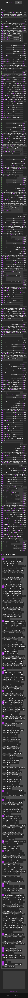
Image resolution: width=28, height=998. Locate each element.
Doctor (4, 656)
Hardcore (17, 711)
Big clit (10, 600)
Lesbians (5, 804)
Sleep (6, 895)
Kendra (14, 795)
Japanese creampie (7, 758)
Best (20, 616)
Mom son (5, 818)
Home (15, 707)
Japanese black (15, 748)
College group (6, 630)
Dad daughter (14, 663)
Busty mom (10, 616)
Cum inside (18, 632)
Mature (4, 510)
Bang (4, 609)
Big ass (16, 591)
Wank (4, 959)
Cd (3, 151)
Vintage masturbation (16, 147)
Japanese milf (6, 737)
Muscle (20, 830)
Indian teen (22, 716)
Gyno (17, 693)
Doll (4, 658)
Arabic (18, 582)
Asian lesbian (6, 568)
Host (20, 224)
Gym (21, 693)
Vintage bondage (15, 26)
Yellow (17, 500)
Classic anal (18, 262)
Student (4, 117)
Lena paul (20, 802)
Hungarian (14, 530)
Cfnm (23, 630)
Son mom (5, 932)
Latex (4, 43)
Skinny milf (9, 12)
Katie (4, 797)
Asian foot (14, 565)
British (15, 616)
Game (10, 695)
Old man (5, 853)
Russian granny (6, 890)
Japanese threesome (7, 779)
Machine (18, 825)
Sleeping (11, 895)
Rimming (22, 886)
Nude (17, 843)
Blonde (4, 614)
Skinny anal (5, 929)
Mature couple (18, 522)
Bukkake (5, 602)
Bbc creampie (6, 619)
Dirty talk (23, 665)
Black (11, 589)
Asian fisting (19, 584)
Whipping (22, 957)
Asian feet (11, 570)
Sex (3, 468)
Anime (14, 559)
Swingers (5, 925)
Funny (8, 481)
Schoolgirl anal (10, 129)
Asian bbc (12, 577)
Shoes (8, 906)
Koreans (5, 793)
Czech (4, 628)
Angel (11, 579)
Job (14, 786)
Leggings (20, 809)
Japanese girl (6, 755)
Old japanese (20, 853)
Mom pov (20, 832)
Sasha (18, 920)
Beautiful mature (10, 89)
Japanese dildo (6, 760)
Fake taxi (9, 679)
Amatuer (9, 492)
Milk (19, 816)
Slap (23, 906)
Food (13, 401)
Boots (4, 593)
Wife (6, 955)
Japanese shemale (7, 744)
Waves (20, 234)
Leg (4, 811)
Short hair (10, 916)
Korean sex (20, 795)
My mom (20, 837)
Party (8, 864)
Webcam (5, 957)
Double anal (16, 665)
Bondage (5, 591)
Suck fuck (16, 206)
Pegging (13, 864)
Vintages (13, 87)
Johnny (22, 269)
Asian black (16, 575)
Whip (20, 955)
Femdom (20, 672)
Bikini (14, 614)
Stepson (14, 918)
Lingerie (5, 813)
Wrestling (11, 957)
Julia (22, 730)
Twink (4, 943)
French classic (18, 35)
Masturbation (6, 823)
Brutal (19, 609)
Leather (11, 809)
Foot (6, 672)
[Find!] (23, 5)
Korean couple (11, 793)
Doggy (15, 661)
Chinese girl (5, 635)
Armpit (4, 572)
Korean (11, 790)
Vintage (4, 33)
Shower (20, 916)
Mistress (13, 827)
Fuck (7, 681)
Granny (10, 691)
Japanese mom (11, 725)
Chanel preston (10, 269)
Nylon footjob (6, 848)
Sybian (10, 925)
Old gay (14, 850)
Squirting (20, 899)
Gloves (14, 695)
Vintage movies (15, 389)
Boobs (13, 21)
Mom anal (5, 837)
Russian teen (15, 888)
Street (18, 925)
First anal (21, 684)
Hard (19, 709)
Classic (4, 21)
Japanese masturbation (8, 772)
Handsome (5, 714)
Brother (4, 598)
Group (7, 693)
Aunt (17, 563)
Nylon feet (22, 841)
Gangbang (21, 691)
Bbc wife (16, 602)
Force (18, 674)
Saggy (18, 906)
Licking (7, 811)
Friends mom (6, 688)
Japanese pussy (6, 770)
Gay (6, 691)
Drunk (17, 656)
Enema (6, 668)
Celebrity (19, 625)
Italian (16, 718)
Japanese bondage (17, 758)
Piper (4, 873)
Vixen (15, 950)
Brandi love (5, 589)
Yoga (11, 964)
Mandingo (12, 825)
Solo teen (5, 909)
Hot (22, 704)
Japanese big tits (6, 762)
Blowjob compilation (11, 172)
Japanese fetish (10, 410)
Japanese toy (19, 786)
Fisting (8, 674)
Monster (14, 832)
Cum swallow (6, 651)
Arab (22, 559)
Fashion (9, 483)
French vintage (10, 35)
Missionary (10, 834)
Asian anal (5, 563)
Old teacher (22, 860)
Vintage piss (13, 468)
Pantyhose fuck (6, 867)
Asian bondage (6, 582)
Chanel (17, 269)
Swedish (14, 95)
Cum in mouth (11, 632)
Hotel (4, 707)
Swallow (13, 904)
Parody (8, 177)
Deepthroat (14, 658)
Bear (24, 595)
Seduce (20, 927)
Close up (13, 637)
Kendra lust (17, 790)
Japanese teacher (15, 746)
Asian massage (19, 577)
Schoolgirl (5, 920)
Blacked (21, 589)
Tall (6, 934)
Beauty (19, 598)
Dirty (8, 663)
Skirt (18, 918)
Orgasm (20, 850)
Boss (9, 598)
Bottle (4, 605)
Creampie (22, 621)
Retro (4, 12)
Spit (14, 925)
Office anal (16, 93)
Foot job (10, 684)
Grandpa (12, 693)
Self (22, 923)
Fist (22, 674)
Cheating (5, 625)
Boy (8, 593)
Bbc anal (20, 614)
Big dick (20, 607)
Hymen (17, 704)
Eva (11, 668)
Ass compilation (11, 572)
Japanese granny (15, 751)
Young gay (11, 966)
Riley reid (14, 168)
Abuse (10, 575)
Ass (18, 559)
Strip (8, 19)
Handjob (12, 702)
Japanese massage (7, 728)
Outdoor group (12, 855)
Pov (4, 869)
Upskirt (6, 948)
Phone (4, 871)
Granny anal (20, 695)
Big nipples (14, 612)
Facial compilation (16, 79)
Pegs (18, 401)
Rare (22, 59)
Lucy (8, 294)
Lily (11, 811)
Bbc (20, 586)
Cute (10, 625)
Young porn (21, 168)
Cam (24, 625)
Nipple (4, 843)
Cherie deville (15, 644)
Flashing (15, 684)
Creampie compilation (8, 642)
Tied (12, 939)
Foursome (16, 165)
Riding (8, 888)
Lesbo (22, 157)
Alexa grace (12, 561)
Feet (10, 672)
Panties (13, 75)
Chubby (12, 628)
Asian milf (5, 575)
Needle (4, 846)
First (8, 686)
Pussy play (20, 536)
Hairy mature (15, 190)
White (15, 955)
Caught (16, 642)
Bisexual (10, 602)
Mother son (5, 825)
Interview (9, 506)
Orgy (8, 24)
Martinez (16, 834)
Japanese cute (6, 746)
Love (18, 804)
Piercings (14, 240)
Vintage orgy (22, 24)
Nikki (21, 843)
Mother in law (11, 839)
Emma (4, 670)
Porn (14, 876)
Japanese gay (13, 755)
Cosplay (12, 621)
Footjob (14, 672)
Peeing (11, 881)
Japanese (7, 723)
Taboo (17, 934)
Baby (16, 593)
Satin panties (19, 31)
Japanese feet (15, 762)
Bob (8, 87)
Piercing (9, 876)
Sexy (4, 918)
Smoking (5, 916)
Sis (9, 923)
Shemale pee (10, 281)
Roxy (6, 886)
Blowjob (5, 595)
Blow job (9, 607)
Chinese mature (6, 644)
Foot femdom (17, 681)
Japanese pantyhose (15, 739)
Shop (11, 929)
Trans (9, 941)
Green (17, 353)
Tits (17, 941)
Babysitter (21, 612)
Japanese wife (6, 734)
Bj (5, 586)
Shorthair (9, 318)
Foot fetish (21, 679)
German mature (15, 329)
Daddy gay (9, 661)
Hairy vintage (16, 12)
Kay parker (5, 165)
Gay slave (9, 120)
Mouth (21, 834)
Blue (12, 399)
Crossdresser (18, 628)
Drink (4, 663)
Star (15, 916)
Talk (20, 941)
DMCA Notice (18, 995)
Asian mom (5, 584)
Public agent (19, 867)
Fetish (4, 679)
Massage (11, 816)
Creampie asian (13, 635)
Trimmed (18, 15)
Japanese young (15, 770)
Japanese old (6, 741)
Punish (4, 876)
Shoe (8, 904)
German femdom (19, 475)
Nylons (9, 846)
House (16, 714)
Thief (12, 943)
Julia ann (5, 725)
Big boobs (5, 600)
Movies (4, 834)
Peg (15, 869)
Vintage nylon (10, 101)
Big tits (10, 595)
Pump (13, 879)
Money (9, 820)
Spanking (9, 897)
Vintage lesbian (10, 15)
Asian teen (5, 570)
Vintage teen (15, 125)
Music (4, 830)
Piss (18, 862)
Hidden (20, 702)
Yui (20, 964)
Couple (23, 637)
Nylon (4, 536)
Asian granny (6, 577)
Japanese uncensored (8, 767)
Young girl (16, 964)
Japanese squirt (6, 783)
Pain (12, 869)
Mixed (8, 234)
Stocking (5, 899)
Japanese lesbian (7, 730)
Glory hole (20, 700)
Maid (17, 823)
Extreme (20, 668)
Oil (9, 853)
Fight (12, 686)
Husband (5, 711)
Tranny (4, 941)
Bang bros (9, 302)
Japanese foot (16, 728)
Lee (9, 813)
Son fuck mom (13, 927)
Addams (13, 582)
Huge (20, 707)
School (4, 902)
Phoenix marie (19, 879)
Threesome (21, 936)
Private (14, 871)
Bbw (13, 586)
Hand (23, 709)
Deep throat (22, 658)
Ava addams (19, 561)
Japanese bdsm (15, 732)
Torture (8, 939)
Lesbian (7, 800)
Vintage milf (22, 165)
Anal (6, 559)
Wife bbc (11, 955)
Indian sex (11, 718)
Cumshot (21, 635)
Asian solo (12, 584)
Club (21, 642)
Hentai (6, 702)
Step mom (14, 899)
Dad (17, 653)
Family (4, 674)
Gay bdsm (16, 193)
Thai (13, 934)
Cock (4, 639)
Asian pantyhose (7, 565)
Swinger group (6, 911)
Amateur (18, 570)
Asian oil (19, 568)
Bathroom (9, 609)
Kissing (9, 795)
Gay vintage (9, 45)
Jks (24, 57)
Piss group (20, 468)
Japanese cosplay (14, 741)
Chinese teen (14, 630)
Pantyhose (13, 862)
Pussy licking (6, 881)
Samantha (17, 913)
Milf (16, 816)
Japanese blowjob (7, 788)
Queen (6, 883)
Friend (4, 686)
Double (22, 656)
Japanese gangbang (7, 753)
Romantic (16, 886)
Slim (22, 920)
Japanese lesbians (7, 777)
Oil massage (15, 860)
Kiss (22, 790)
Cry (3, 646)
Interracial (15, 716)
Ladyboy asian (12, 804)
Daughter (12, 653)
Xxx (6, 962)
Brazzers (11, 591)
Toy (13, 946)
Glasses (4, 698)
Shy (4, 927)
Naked (12, 848)
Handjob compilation (8, 709)
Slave (23, 897)
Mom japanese (20, 827)
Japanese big (6, 781)
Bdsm (9, 586)
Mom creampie (12, 837)
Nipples (17, 848)
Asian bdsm (5, 579)
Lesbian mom (17, 811)
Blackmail (15, 607)
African (21, 575)
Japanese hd (13, 781)
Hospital (11, 714)
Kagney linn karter (21, 793)
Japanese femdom (15, 760)
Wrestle (22, 19)
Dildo (8, 488)
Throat (16, 943)
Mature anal (10, 830)
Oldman (4, 271)
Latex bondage (20, 43)
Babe (4, 607)
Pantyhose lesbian (19, 881)
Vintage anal (18, 129)
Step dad (22, 902)
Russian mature (6, 893)
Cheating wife (14, 651)
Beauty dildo (14, 488)
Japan (20, 723)
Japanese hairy (6, 764)
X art (9, 962)
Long (15, 809)
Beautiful (19, 595)
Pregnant (7, 862)
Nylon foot (15, 846)
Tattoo (9, 946)
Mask (8, 827)
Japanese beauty (17, 753)
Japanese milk (6, 751)
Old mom (5, 860)
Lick (21, 804)
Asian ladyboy (17, 579)
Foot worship (6, 677)
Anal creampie (22, 565)
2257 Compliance (10, 995)
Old (6, 850)
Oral (10, 860)
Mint (10, 2)
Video (12, 953)
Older (8, 224)
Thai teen (22, 943)
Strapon (11, 909)
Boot (20, 593)
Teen (9, 934)
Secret (19, 929)
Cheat (18, 637)
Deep (4, 661)
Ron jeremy (9, 514)
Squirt (19, 897)
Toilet (22, 934)
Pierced (8, 873)
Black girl (10, 614)
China (17, 621)
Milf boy (5, 839)
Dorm (16, 508)
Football (14, 177)
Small (4, 904)
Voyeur (20, 950)
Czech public (13, 646)
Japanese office (15, 730)
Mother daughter (7, 832)
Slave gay (15, 120)
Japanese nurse (6, 774)
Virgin (6, 950)
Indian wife (5, 721)
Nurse (10, 841)
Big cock (14, 598)
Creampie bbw (20, 649)
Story (4, 906)
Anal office (9, 93)
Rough (17, 890)
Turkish (4, 946)
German (4, 83)
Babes (8, 612)
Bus (17, 586)
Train (13, 941)
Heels (15, 709)
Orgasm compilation (7, 857)
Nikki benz (16, 841)
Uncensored (13, 948)
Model (4, 827)
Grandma (5, 695)
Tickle (9, 936)
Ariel (22, 570)
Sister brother (12, 920)
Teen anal (14, 936)
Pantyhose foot (6, 879)
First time (15, 679)
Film (15, 688)
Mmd (20, 818)
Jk (3, 57)
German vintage (20, 21)
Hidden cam (9, 707)
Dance (9, 656)
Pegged (22, 401)
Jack (18, 781)
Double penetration (7, 665)
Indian (6, 716)
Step (9, 902)
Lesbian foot (6, 802)
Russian (11, 886)
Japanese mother (7, 748)
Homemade (5, 704)
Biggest (21, 605)
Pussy (18, 864)
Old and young (17, 857)
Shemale (17, 895)
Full (11, 688)
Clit (19, 630)
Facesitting (21, 677)
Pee (22, 862)
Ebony (14, 668)
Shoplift (13, 923)
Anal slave (21, 120)
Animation (11, 563)
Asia (11, 568)
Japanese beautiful (7, 786)
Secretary (16, 909)
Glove (16, 698)
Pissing (13, 867)
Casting (14, 625)
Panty (23, 871)
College (4, 649)
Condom (21, 644)
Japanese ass (22, 767)
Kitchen (4, 795)
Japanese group (16, 744)
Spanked (20, 911)
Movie (4, 389)
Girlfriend (14, 700)
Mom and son (15, 820)
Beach (12, 593)
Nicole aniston (10, 843)
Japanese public (15, 783)
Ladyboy (22, 800)
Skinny (14, 897)
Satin (13, 31)
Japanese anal (14, 723)
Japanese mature (7, 732)
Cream (7, 646)
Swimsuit (18, 410)
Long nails (5, 809)
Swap (17, 904)
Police (7, 869)
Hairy (16, 702)
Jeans (15, 767)
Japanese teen (14, 734)
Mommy (13, 823)
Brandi (4, 612)
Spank (4, 897)
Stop (7, 927)
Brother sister (17, 600)
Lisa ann (12, 800)
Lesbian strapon (16, 807)
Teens (16, 939)
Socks (15, 929)
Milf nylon (14, 536)
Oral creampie (15, 466)
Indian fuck (22, 718)
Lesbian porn (10, 486)
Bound (14, 609)
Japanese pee (18, 772)
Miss (8, 161)
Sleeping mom (6, 913)
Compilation (5, 623)
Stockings (13, 906)
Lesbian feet (13, 802)
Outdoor (13, 853)
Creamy (8, 639)
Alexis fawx (5, 561)
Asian (10, 559)
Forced (13, 674)
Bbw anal (16, 589)
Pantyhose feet (15, 873)
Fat (3, 681)
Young (6, 964)
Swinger (8, 918)
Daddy (6, 653)
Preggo (19, 871)
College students (16, 117)
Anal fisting (19, 572)
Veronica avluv (6, 953)
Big (20, 591)
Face (16, 686)
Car (8, 628)
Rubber (14, 69)
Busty (4, 616)
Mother (15, 818)
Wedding (16, 957)
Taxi (4, 939)
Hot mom (12, 704)
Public (4, 864)
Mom (6, 816)
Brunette (21, 602)
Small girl (23, 925)
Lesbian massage (7, 807)
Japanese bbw (14, 737)
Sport (18, 923)
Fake (16, 677)
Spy (9, 899)
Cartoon (20, 623)
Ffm (18, 688)
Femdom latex (10, 309)
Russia (4, 888)
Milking (23, 825)
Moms (15, 830)
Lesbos (17, 157)
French (20, 686)
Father (12, 677)
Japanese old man (17, 777)
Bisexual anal (15, 605)
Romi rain (21, 888)
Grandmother (22, 698)
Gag (10, 700)
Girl (3, 693)
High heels (11, 711)
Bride (14, 595)
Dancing (20, 661)
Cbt (16, 623)
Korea (6, 790)
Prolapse (20, 869)
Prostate (19, 876)
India (11, 716)
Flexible (4, 684)
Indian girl (5, 718)
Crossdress (14, 639)
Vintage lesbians (14, 19)
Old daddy (5, 855)
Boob (20, 151)
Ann (15, 568)
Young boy (5, 966)
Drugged (8, 658)
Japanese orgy (15, 774)
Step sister (13, 911)
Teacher (5, 936)
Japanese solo (6, 739)
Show (12, 913)
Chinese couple (21, 646)
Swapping (5, 923)
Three (21, 939)
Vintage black (10, 51)
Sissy (12, 902)
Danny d (21, 663)
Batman (9, 236)
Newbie (14, 271)
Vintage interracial (19, 399)
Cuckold (12, 623)
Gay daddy (10, 698)
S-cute (10, 932)
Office (9, 850)
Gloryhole (5, 700)
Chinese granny (11, 649)
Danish (16, 532)
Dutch (8, 149)
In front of (11, 721)
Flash (11, 681)
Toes (8, 943)
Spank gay (9, 193)
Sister (21, 895)
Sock (23, 913)
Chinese (7, 621)
